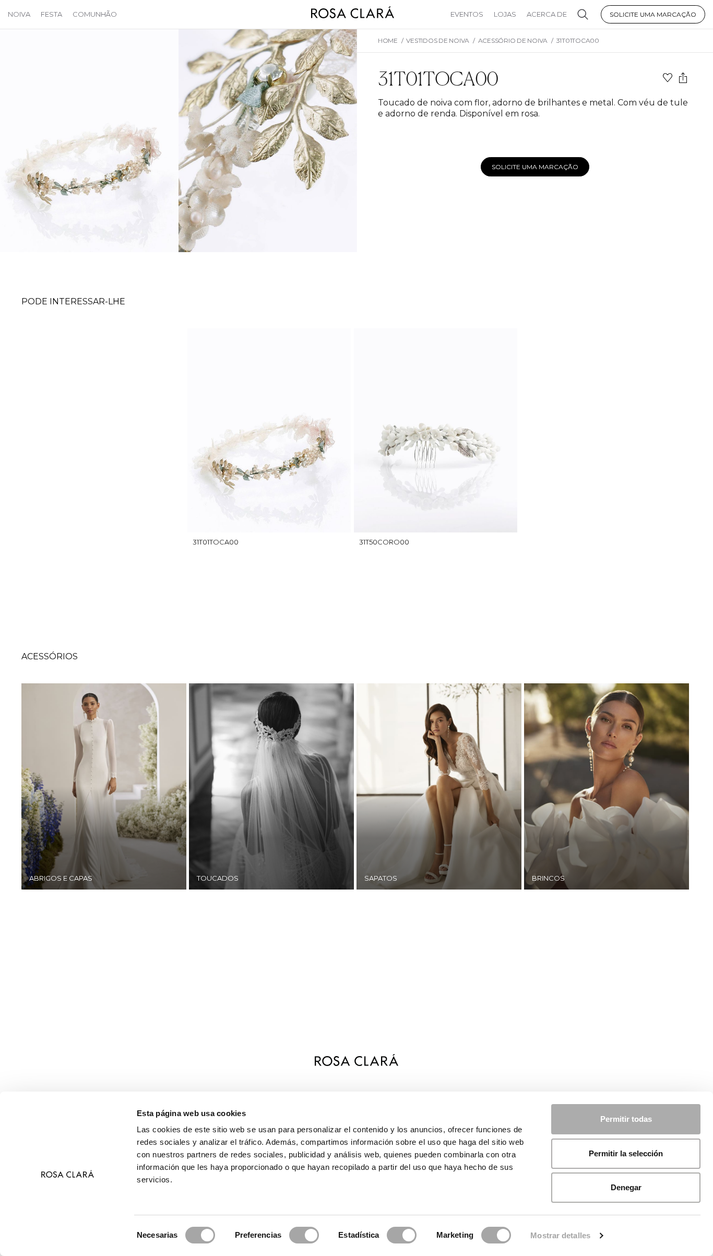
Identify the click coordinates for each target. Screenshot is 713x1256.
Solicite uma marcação (653, 14)
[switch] (304, 1235)
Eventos (466, 14)
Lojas (505, 14)
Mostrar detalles (560, 1235)
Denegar (626, 1187)
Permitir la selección (626, 1153)
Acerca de (547, 14)
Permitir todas (626, 1119)
